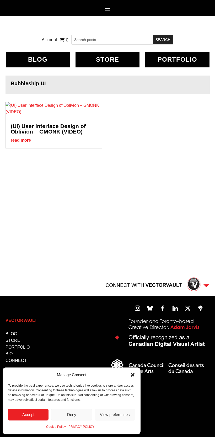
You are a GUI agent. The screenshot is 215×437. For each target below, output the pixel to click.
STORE (13, 340)
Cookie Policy (56, 427)
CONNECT (16, 360)
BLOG (37, 59)
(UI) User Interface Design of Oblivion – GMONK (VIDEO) (48, 129)
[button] (132, 374)
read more (21, 140)
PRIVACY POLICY (81, 427)
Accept (28, 414)
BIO (9, 353)
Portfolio (177, 59)
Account (49, 40)
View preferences (115, 414)
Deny (71, 414)
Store (107, 59)
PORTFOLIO (18, 347)
